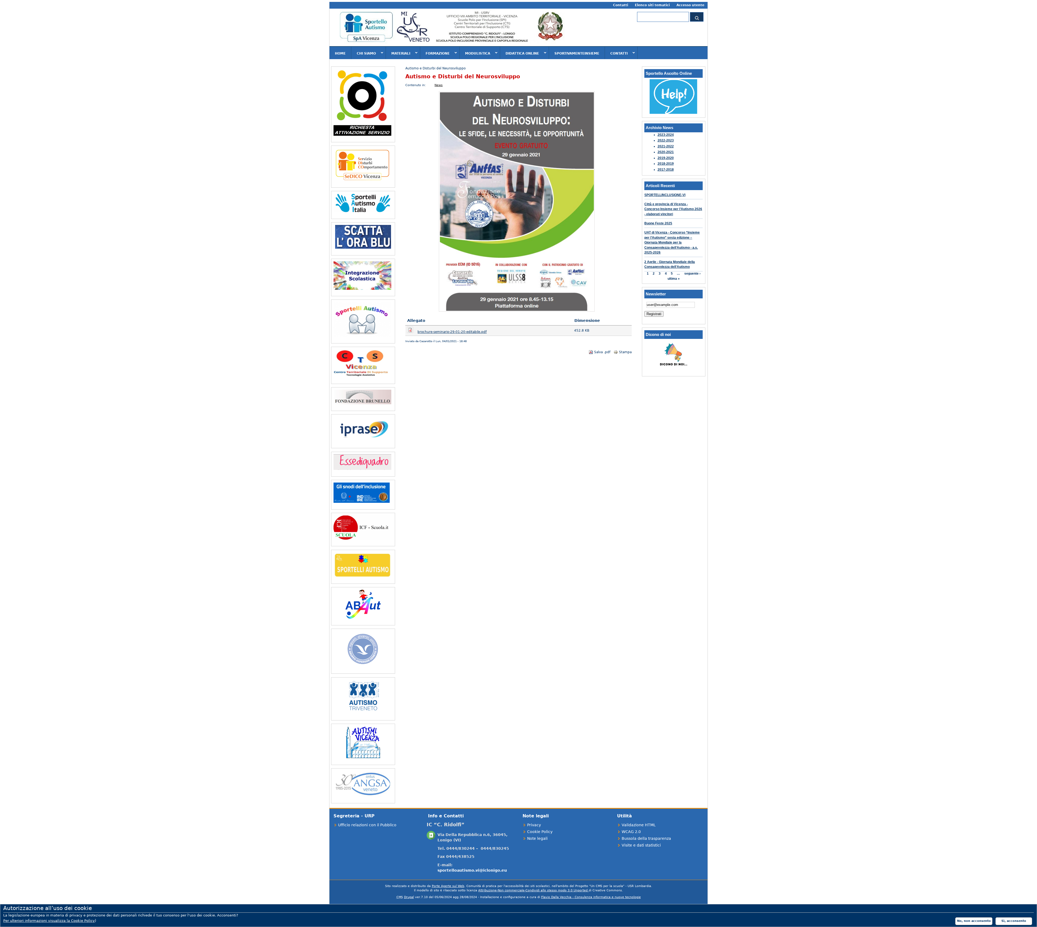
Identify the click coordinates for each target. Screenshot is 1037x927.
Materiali (398, 53)
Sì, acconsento (1013, 921)
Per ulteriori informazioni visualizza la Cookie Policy (49, 921)
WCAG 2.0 (631, 832)
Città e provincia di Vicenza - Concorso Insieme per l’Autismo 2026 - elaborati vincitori (673, 209)
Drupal (409, 897)
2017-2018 (666, 169)
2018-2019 (666, 164)
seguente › (692, 274)
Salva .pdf (602, 352)
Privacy (534, 825)
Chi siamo (363, 53)
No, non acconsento (974, 921)
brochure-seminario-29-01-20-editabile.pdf (452, 332)
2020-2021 (666, 152)
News (439, 85)
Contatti (620, 5)
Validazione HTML (639, 825)
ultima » (674, 279)
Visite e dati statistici (641, 845)
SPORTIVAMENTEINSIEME (576, 53)
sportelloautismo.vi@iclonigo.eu (472, 870)
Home (340, 53)
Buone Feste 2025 (658, 223)
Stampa (625, 352)
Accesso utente (690, 5)
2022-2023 (666, 140)
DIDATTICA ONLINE (519, 53)
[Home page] (452, 43)
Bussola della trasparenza (646, 838)
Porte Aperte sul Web (448, 886)
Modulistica (475, 53)
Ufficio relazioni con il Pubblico (367, 825)
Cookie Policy (540, 832)
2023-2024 (666, 135)
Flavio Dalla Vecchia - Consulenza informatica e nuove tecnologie (591, 897)
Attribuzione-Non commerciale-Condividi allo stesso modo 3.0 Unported (533, 890)
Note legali (537, 838)
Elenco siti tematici (652, 5)
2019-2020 (666, 158)
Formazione (435, 53)
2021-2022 (666, 146)
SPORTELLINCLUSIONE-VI (664, 195)
